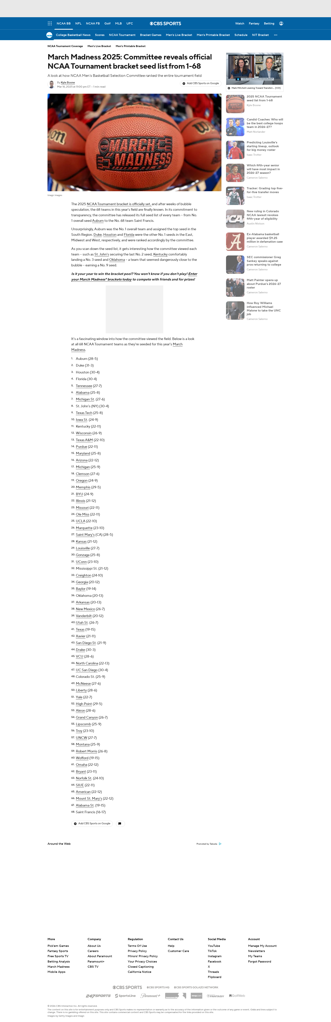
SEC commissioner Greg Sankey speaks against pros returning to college (264, 260)
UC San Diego (86, 670)
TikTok (212, 951)
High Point (84, 704)
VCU (79, 656)
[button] (276, 35)
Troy (79, 731)
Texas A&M (84, 440)
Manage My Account (262, 946)
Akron (80, 710)
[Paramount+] (150, 995)
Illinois (80, 501)
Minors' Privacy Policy (143, 956)
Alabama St (85, 805)
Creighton (83, 575)
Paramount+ (96, 961)
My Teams (255, 956)
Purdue (81, 447)
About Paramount (100, 956)
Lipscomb (83, 724)
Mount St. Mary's (89, 798)
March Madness (59, 967)
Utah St (82, 622)
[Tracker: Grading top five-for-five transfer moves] (235, 196)
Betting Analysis (59, 961)
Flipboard (214, 977)
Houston (109, 235)
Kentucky (160, 254)
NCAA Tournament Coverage (65, 46)
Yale (79, 697)
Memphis (83, 487)
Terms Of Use (137, 946)
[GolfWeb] (237, 996)
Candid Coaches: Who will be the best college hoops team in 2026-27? (265, 123)
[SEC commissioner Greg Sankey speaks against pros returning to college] (235, 264)
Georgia (82, 582)
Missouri (82, 508)
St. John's (101, 254)
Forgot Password (259, 961)
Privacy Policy (137, 951)
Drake (80, 650)
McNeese (83, 683)
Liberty (81, 690)
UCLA (80, 521)
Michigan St (85, 399)
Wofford (82, 758)
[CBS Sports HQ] (158, 987)
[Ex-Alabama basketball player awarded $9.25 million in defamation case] (235, 242)
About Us (94, 946)
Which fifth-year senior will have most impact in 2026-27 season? (263, 169)
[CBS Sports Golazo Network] (196, 987)
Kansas (81, 541)
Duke (97, 235)
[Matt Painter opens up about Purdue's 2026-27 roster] (235, 287)
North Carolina (87, 663)
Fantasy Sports (58, 951)
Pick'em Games (58, 946)
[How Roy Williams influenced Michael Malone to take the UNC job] (235, 310)
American (83, 792)
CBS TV (93, 967)
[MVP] (196, 994)
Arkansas (83, 602)
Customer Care (178, 951)
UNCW (81, 738)
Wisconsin (84, 433)
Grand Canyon (87, 717)
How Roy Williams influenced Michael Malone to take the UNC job (264, 308)
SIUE (80, 785)
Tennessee (84, 386)
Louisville (83, 548)
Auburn (98, 221)
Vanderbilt (84, 616)
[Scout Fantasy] (215, 996)
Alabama (82, 392)
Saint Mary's (85, 535)
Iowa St (81, 420)
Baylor (80, 589)
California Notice (139, 968)
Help (171, 946)
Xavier (80, 636)
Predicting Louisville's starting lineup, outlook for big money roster (263, 146)
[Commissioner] (175, 994)
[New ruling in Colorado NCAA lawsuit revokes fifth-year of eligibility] (235, 219)
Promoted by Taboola (207, 844)
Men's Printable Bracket (131, 46)
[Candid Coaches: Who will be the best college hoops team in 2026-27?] (235, 127)
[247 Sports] (98, 995)
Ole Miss (82, 514)
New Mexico (85, 609)
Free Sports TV (58, 956)
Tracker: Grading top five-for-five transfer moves (265, 190)
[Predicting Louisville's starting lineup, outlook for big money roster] (235, 150)
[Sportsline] (125, 995)
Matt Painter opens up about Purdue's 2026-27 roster (264, 283)
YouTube (214, 946)
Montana (83, 744)
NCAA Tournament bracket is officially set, (119, 204)
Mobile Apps (56, 972)
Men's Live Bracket (99, 46)
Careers (93, 951)
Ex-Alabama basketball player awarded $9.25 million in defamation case (265, 237)
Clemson (82, 474)
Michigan (83, 467)
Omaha (81, 765)
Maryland (83, 453)
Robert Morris (86, 751)
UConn (81, 562)
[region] (254, 69)
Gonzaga (82, 555)
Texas (80, 629)
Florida (129, 235)
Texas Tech (84, 413)
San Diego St (86, 643)
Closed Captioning (141, 963)
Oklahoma (117, 260)
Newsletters (256, 951)
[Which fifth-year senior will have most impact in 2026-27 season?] (235, 173)
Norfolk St (83, 778)
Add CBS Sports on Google (203, 83)
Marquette (84, 528)
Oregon (82, 480)
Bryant (81, 771)
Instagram (215, 956)
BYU (79, 494)
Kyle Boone (68, 82)
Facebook (214, 961)
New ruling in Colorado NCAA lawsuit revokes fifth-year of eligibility (263, 214)
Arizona (82, 460)
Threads (213, 972)
